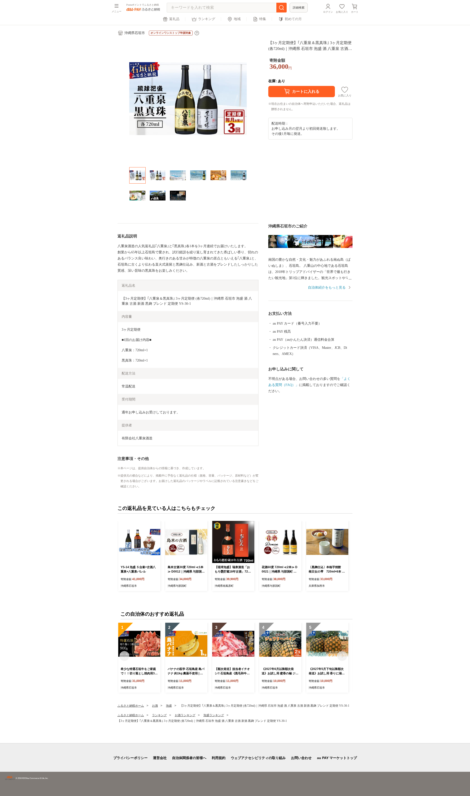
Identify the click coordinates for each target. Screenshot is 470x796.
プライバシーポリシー (130, 758)
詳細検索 (299, 7)
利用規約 (218, 758)
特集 (262, 19)
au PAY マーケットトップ (337, 758)
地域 (237, 19)
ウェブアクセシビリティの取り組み (258, 758)
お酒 (155, 705)
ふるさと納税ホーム (131, 705)
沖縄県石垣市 (134, 33)
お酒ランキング (185, 715)
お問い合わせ (301, 758)
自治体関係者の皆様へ (189, 758)
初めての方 (293, 19)
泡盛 (169, 705)
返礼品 (174, 19)
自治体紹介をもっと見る (327, 287)
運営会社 (160, 758)
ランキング (206, 19)
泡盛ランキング (213, 715)
